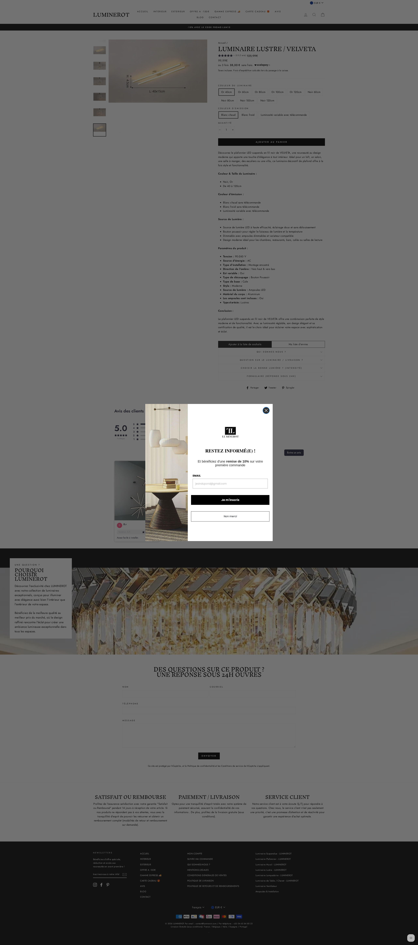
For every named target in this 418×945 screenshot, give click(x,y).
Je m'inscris (230, 500)
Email (197, 476)
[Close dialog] (266, 410)
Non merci (230, 516)
